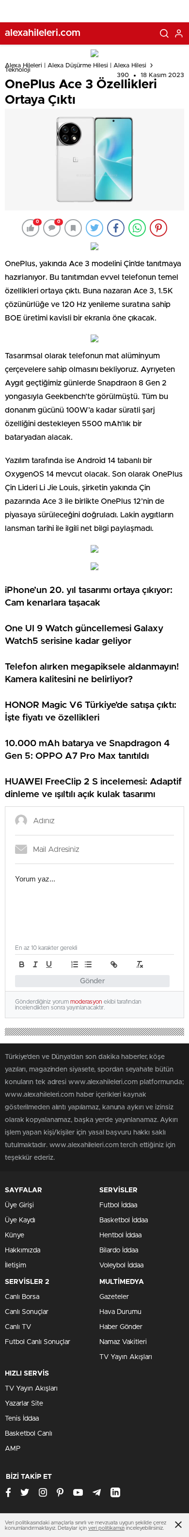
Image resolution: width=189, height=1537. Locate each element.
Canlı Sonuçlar (26, 1312)
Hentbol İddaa (120, 1235)
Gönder (92, 981)
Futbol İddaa (118, 1205)
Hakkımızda (22, 1250)
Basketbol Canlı (28, 1433)
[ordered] (74, 964)
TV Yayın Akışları (125, 1357)
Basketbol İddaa (123, 1220)
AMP (12, 1448)
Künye (14, 1235)
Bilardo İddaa (118, 1250)
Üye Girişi (19, 1205)
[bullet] (88, 964)
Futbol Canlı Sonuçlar (37, 1342)
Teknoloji (18, 70)
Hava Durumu (120, 1312)
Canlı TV (18, 1327)
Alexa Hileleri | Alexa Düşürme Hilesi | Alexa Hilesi (75, 66)
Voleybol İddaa (121, 1265)
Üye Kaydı (20, 1220)
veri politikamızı (106, 1528)
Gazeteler (114, 1297)
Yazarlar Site (24, 1403)
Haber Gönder (120, 1327)
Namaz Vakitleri (123, 1342)
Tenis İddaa (22, 1418)
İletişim (15, 1265)
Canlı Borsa (22, 1297)
